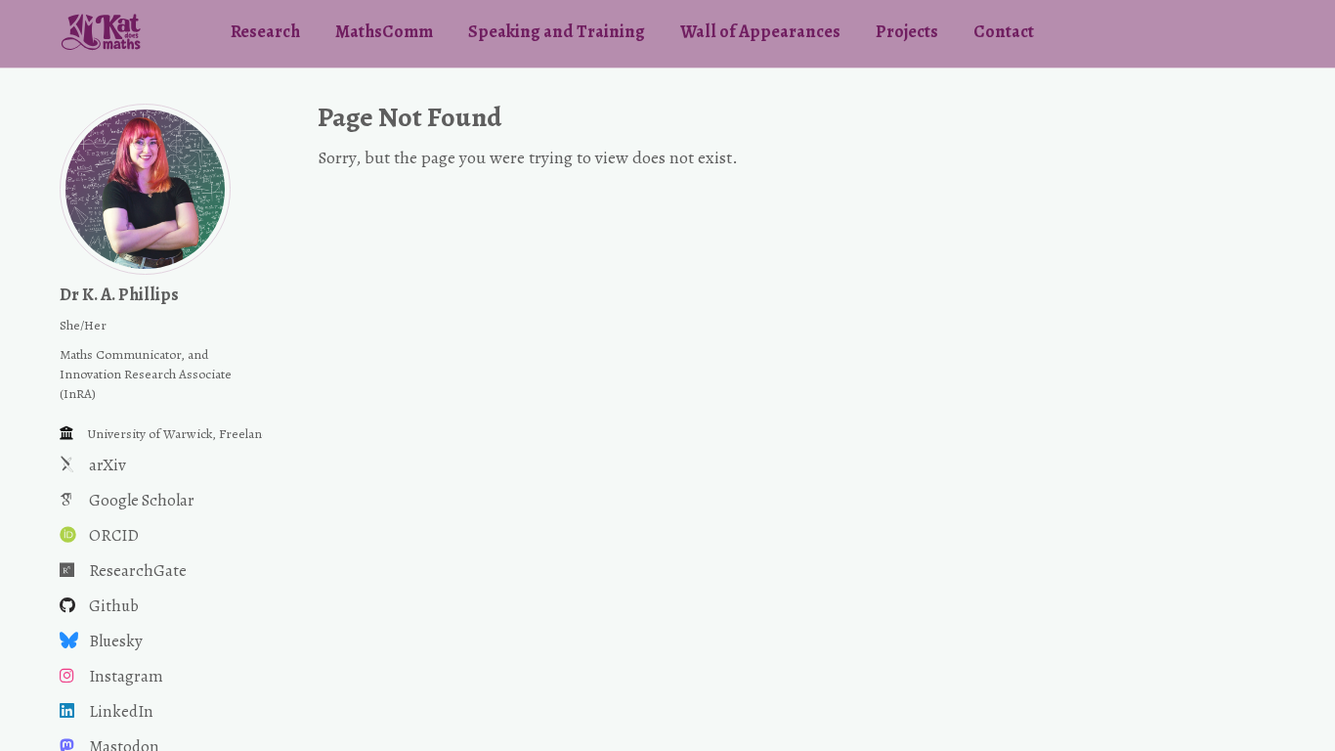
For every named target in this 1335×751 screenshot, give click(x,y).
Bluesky (116, 641)
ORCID (114, 535)
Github (114, 606)
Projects (907, 31)
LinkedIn (121, 711)
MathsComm (384, 31)
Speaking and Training (556, 31)
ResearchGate (138, 570)
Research (265, 31)
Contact (1003, 31)
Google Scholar (141, 500)
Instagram (126, 676)
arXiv (107, 465)
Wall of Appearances (760, 31)
